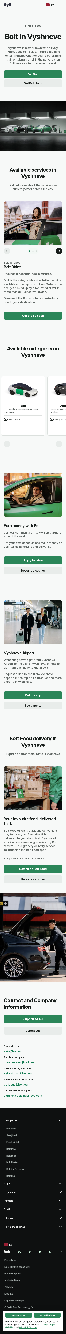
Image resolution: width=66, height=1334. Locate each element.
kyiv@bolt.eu (12, 1051)
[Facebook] (19, 1252)
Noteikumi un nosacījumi (17, 1266)
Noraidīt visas (47, 1315)
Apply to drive (32, 560)
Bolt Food (11, 1155)
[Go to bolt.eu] (7, 5)
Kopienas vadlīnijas (14, 1300)
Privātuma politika (13, 1273)
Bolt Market (12, 1162)
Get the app (33, 695)
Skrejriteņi (11, 1135)
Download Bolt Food (33, 869)
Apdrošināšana (12, 1280)
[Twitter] (29, 1252)
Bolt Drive (11, 1148)
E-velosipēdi (12, 1142)
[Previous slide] (7, 444)
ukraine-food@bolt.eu (19, 1062)
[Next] (59, 251)
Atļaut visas (18, 1315)
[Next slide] (59, 444)
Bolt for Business (15, 1169)
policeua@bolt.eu (16, 1084)
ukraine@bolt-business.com (23, 1095)
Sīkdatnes (9, 1287)
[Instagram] (40, 1252)
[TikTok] (60, 1252)
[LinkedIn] (50, 1252)
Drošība (8, 1293)
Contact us (32, 1030)
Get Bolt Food (33, 83)
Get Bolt (33, 74)
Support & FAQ (33, 1019)
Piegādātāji (10, 1260)
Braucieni (11, 1128)
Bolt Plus (10, 1176)
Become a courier (33, 570)
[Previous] (7, 251)
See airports (33, 705)
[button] (33, 1122)
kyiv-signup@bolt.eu (18, 1073)
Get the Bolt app (33, 315)
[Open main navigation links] (59, 5)
